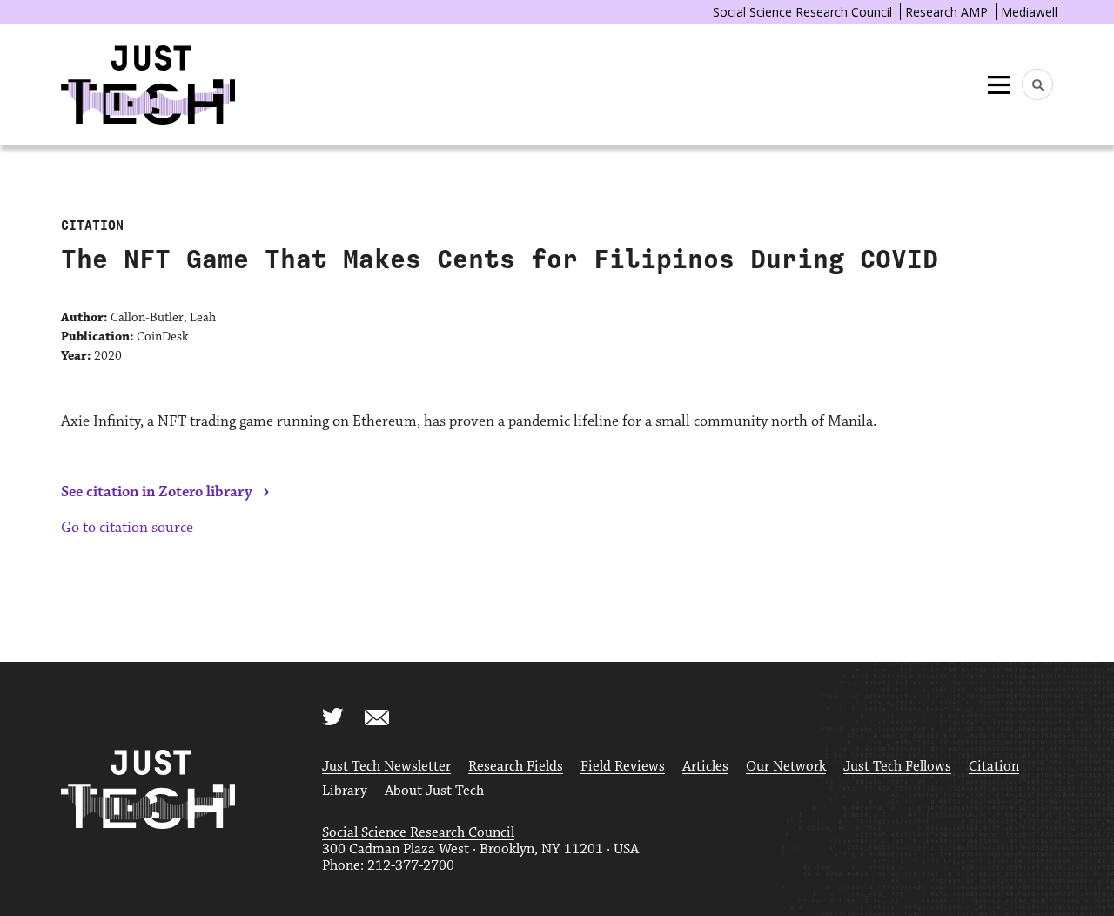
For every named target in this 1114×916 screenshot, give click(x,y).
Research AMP (946, 11)
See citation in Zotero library (156, 492)
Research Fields (515, 767)
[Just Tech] (148, 85)
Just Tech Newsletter (386, 767)
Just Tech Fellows (897, 767)
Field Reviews (622, 767)
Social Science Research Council (802, 11)
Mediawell (1029, 11)
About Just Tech (434, 791)
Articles (705, 767)
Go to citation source (127, 527)
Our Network (786, 767)
